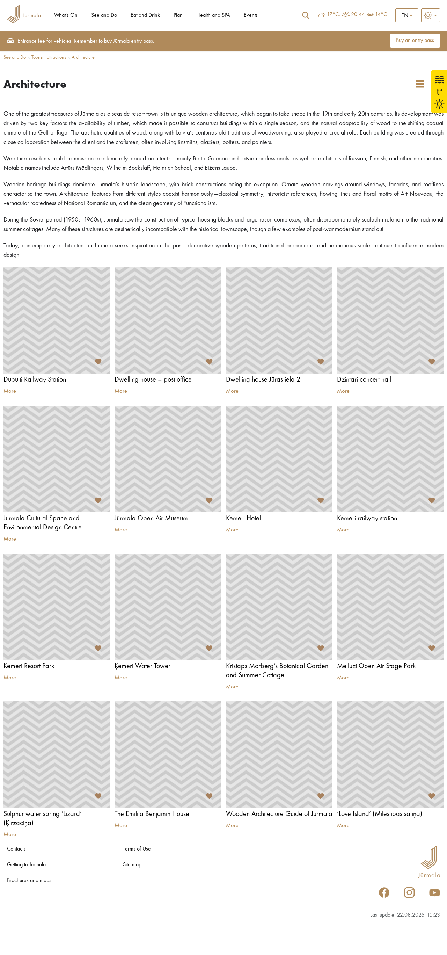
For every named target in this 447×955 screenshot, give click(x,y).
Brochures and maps (29, 880)
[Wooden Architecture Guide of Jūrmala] (279, 754)
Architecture (83, 57)
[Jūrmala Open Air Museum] (168, 459)
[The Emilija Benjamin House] (168, 754)
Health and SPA (213, 15)
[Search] (305, 15)
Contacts (16, 849)
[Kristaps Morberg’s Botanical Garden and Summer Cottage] (279, 607)
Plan (178, 15)
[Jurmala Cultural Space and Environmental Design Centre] (56, 459)
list (420, 83)
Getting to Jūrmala (26, 865)
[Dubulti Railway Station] (56, 320)
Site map (132, 865)
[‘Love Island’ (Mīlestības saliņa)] (390, 754)
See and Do (104, 15)
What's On (66, 15)
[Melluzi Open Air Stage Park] (390, 607)
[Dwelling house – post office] (168, 320)
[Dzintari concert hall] (390, 320)
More (9, 391)
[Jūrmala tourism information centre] (24, 15)
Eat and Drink (145, 15)
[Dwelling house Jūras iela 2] (279, 320)
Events (251, 15)
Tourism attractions (48, 57)
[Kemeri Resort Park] (56, 607)
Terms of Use (137, 849)
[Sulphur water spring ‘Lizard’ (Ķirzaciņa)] (56, 754)
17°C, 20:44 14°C (357, 14)
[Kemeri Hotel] (279, 459)
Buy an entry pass (415, 40)
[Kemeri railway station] (390, 459)
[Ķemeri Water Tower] (168, 607)
